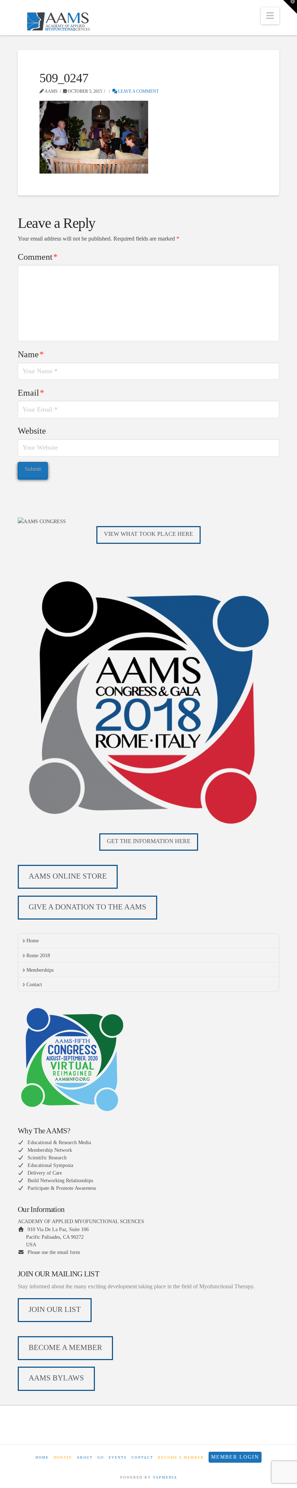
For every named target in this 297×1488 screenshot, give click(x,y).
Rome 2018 (38, 955)
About (85, 1457)
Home (32, 940)
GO (100, 1457)
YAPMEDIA (165, 1477)
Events (118, 1457)
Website (32, 430)
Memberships (40, 970)
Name (31, 354)
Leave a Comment (138, 91)
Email (31, 392)
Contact (34, 984)
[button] (270, 15)
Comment (38, 257)
